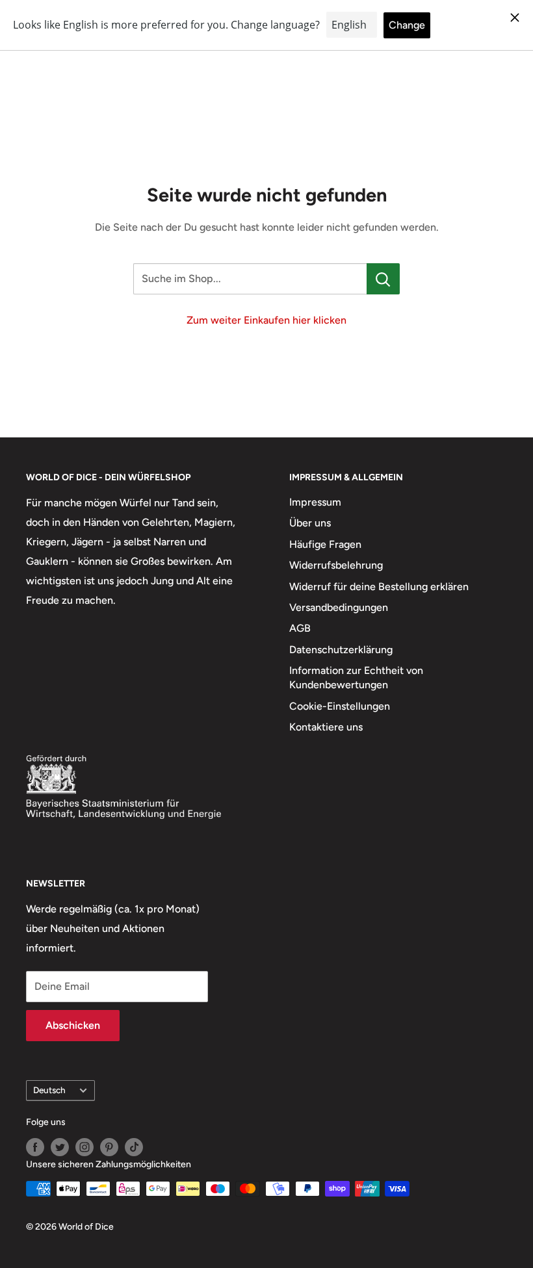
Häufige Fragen (325, 544)
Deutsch (49, 1090)
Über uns (310, 523)
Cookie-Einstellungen (339, 706)
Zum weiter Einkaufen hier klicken (266, 320)
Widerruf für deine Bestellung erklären (379, 586)
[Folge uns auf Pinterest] (109, 1147)
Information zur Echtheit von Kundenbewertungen (356, 677)
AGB (300, 628)
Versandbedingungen (338, 607)
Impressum (315, 502)
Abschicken (73, 1025)
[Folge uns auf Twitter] (60, 1147)
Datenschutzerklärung (341, 649)
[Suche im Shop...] (383, 278)
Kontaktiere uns (326, 727)
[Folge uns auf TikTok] (134, 1147)
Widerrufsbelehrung (336, 565)
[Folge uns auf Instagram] (84, 1147)
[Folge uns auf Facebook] (35, 1147)
